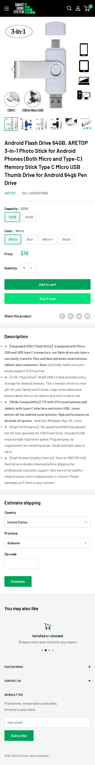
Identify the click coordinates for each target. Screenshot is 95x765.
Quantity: (11, 268)
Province (10, 533)
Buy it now (48, 298)
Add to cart (47, 284)
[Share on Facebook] (62, 316)
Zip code (10, 554)
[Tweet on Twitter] (79, 316)
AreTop (9, 193)
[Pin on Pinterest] (71, 316)
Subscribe (19, 735)
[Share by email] (87, 316)
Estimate (18, 581)
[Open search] (69, 8)
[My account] (78, 8)
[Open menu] (6, 8)
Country (10, 512)
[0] (87, 8)
